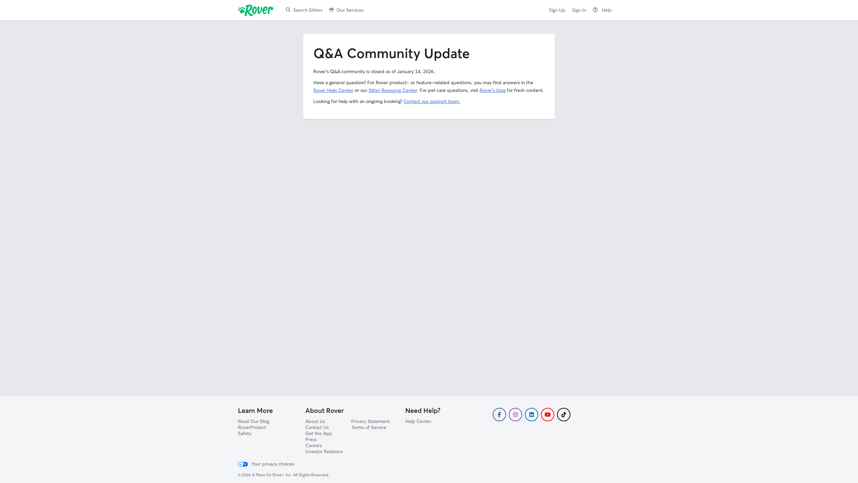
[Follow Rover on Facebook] (499, 414)
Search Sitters (307, 10)
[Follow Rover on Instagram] (515, 414)
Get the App (318, 433)
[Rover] (257, 10)
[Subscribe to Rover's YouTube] (547, 414)
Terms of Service (368, 427)
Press (311, 439)
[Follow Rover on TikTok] (563, 414)
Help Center (418, 421)
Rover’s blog (492, 90)
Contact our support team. (432, 101)
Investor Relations (324, 451)
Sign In (579, 10)
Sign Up (557, 10)
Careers (313, 445)
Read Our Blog (253, 421)
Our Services (350, 10)
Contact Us (317, 427)
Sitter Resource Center (393, 90)
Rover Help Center (333, 90)
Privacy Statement (370, 421)
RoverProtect (252, 427)
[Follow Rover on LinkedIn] (531, 414)
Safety (244, 433)
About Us (315, 421)
